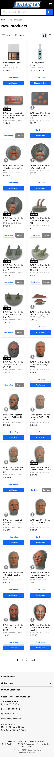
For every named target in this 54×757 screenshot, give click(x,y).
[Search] (49, 12)
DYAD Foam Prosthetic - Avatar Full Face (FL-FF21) (13, 469)
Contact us (21, 741)
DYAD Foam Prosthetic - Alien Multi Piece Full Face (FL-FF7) (40, 627)
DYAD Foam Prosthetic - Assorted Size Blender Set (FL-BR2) (13, 115)
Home (4, 20)
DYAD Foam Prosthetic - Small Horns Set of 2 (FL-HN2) (13, 314)
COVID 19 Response (26, 744)
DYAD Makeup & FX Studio (12, 120)
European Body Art (10, 68)
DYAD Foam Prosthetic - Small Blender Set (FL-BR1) (40, 115)
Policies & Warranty (36, 741)
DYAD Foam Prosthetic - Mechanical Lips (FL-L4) (13, 168)
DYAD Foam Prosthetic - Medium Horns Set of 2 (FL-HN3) (40, 267)
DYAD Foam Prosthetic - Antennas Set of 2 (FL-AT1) (40, 220)
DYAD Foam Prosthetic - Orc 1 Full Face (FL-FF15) (13, 574)
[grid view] (44, 35)
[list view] (50, 35)
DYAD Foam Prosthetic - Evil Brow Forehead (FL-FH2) (13, 364)
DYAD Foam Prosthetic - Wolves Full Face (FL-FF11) (13, 627)
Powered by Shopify (27, 753)
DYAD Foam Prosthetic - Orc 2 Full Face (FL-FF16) (40, 522)
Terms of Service (43, 744)
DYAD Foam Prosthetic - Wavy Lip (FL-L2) (40, 166)
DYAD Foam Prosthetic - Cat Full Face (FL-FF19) (40, 468)
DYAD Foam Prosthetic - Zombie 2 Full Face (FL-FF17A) (13, 522)
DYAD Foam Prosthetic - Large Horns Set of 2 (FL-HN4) (13, 267)
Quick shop (13, 77)
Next (33, 660)
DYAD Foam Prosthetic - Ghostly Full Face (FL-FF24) (13, 417)
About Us (11, 741)
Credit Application (8, 744)
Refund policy (27, 747)
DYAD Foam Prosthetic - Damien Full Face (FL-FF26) (40, 364)
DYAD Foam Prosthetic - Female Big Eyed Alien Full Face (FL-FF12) (40, 574)
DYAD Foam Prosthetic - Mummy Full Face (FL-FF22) (40, 417)
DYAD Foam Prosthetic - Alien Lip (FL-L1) (13, 219)
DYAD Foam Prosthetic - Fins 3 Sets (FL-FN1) (40, 313)
